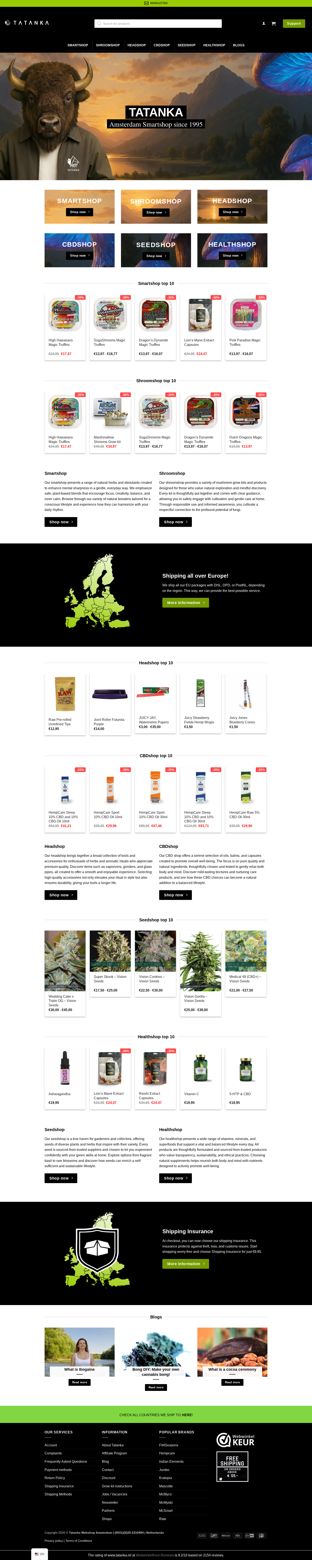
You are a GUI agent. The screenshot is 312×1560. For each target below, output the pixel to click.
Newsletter (110, 1502)
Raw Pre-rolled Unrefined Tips (60, 722)
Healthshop (214, 45)
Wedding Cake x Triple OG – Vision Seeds (62, 1001)
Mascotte (166, 1486)
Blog (105, 1461)
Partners (108, 1511)
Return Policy (55, 1478)
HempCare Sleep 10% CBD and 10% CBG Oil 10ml (63, 817)
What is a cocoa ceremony (232, 1369)
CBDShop (162, 45)
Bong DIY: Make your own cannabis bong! (155, 1372)
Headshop (137, 45)
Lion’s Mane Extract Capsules (199, 342)
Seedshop (186, 45)
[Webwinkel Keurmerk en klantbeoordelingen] (235, 1439)
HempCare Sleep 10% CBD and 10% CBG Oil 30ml (199, 817)
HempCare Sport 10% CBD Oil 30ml (153, 815)
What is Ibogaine (79, 1369)
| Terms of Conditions (77, 1540)
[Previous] (52, 318)
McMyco (165, 1494)
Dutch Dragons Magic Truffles (245, 440)
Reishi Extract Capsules (149, 1096)
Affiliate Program (114, 1453)
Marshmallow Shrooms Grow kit (107, 440)
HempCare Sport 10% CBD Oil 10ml (108, 815)
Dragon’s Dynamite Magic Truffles (153, 342)
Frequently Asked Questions (66, 1461)
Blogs (239, 45)
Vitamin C (191, 1094)
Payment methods (58, 1470)
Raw (162, 1519)
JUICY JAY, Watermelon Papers (154, 720)
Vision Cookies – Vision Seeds (152, 979)
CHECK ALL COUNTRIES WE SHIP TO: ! (156, 1415)
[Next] (259, 318)
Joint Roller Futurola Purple (109, 722)
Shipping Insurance (59, 1486)
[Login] (263, 23)
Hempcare (167, 1453)
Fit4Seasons (168, 1445)
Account (51, 1445)
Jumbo (164, 1470)
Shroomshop (108, 45)
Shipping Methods (58, 1494)
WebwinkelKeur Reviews (155, 1555)
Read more (79, 1382)
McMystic (166, 1502)
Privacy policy (54, 1540)
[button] (273, 23)
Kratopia (165, 1478)
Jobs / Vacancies (114, 1494)
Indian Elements (171, 1461)
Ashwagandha (59, 1094)
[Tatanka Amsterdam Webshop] (26, 22)
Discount (108, 1478)
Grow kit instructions (117, 1486)
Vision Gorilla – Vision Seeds (195, 999)
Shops (107, 1519)
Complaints (53, 1453)
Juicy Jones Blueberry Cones (242, 720)
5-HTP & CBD (240, 1094)
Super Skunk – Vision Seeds (110, 979)
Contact (108, 1470)
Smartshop (77, 45)
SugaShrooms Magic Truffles (109, 342)
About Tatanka (113, 1445)
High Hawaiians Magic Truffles (61, 342)
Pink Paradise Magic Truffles (245, 342)
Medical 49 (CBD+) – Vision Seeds (245, 979)
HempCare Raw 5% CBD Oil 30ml (244, 815)
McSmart (166, 1511)
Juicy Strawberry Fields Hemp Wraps (199, 720)
